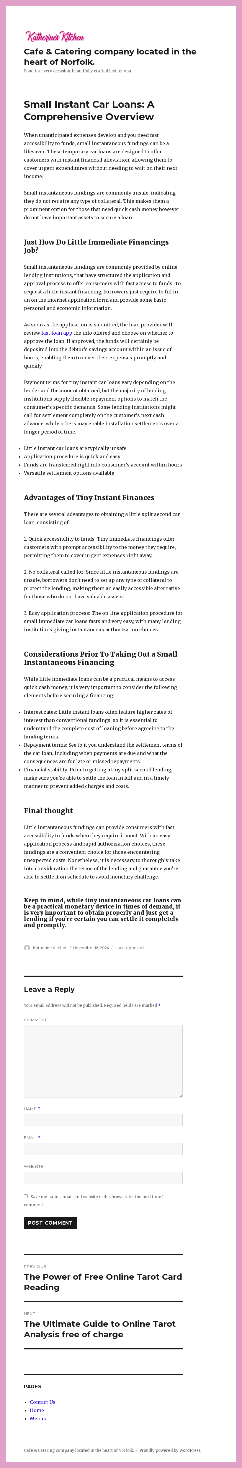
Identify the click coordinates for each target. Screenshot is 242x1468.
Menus (38, 1418)
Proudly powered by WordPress (170, 1450)
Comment (35, 1019)
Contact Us (42, 1402)
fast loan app (56, 333)
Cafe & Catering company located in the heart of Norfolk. (79, 1450)
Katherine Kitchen (50, 947)
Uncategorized (129, 947)
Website (33, 1166)
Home (37, 1410)
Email (32, 1137)
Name (32, 1108)
